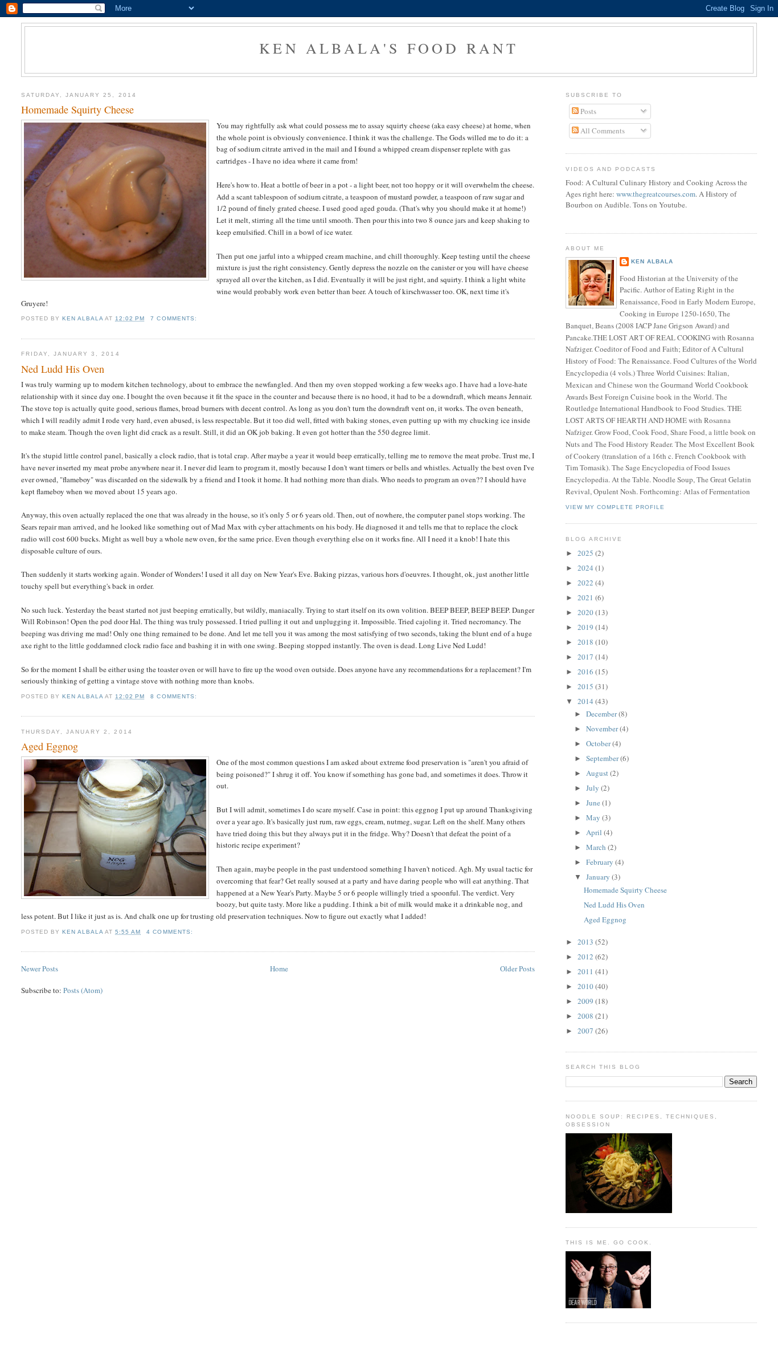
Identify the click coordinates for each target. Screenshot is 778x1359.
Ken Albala (652, 261)
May (594, 817)
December (602, 714)
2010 (586, 986)
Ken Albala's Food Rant (388, 48)
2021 (586, 597)
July (593, 788)
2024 (586, 568)
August (598, 773)
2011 (586, 971)
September (603, 758)
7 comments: (174, 318)
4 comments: (170, 932)
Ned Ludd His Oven (62, 369)
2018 (586, 642)
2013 (586, 942)
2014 (586, 701)
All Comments (602, 130)
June (594, 803)
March (597, 847)
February (600, 862)
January (599, 877)
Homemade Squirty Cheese (77, 109)
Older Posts (517, 968)
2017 (586, 657)
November (603, 728)
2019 (586, 627)
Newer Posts (39, 968)
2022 (586, 582)
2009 (586, 1001)
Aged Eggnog (49, 746)
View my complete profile (615, 507)
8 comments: (174, 696)
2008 (586, 1016)
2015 (586, 686)
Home (279, 968)
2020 (586, 612)
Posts (587, 111)
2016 (586, 671)
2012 (586, 956)
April (595, 832)
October (599, 743)
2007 (586, 1031)
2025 (586, 553)
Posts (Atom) (83, 990)
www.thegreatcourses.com (655, 194)
